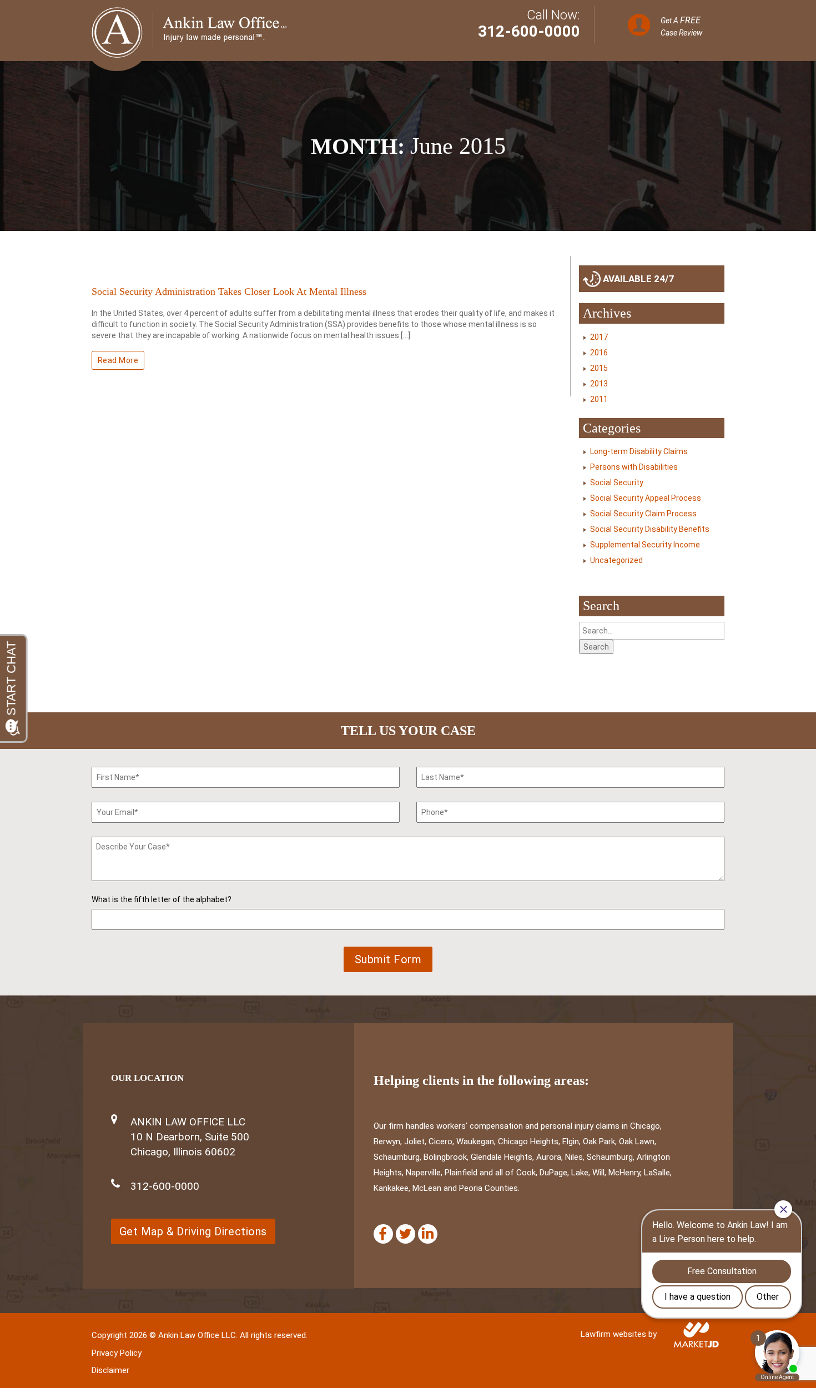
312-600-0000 (529, 31)
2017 (599, 337)
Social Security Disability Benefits (649, 529)
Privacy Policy (117, 1353)
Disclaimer (110, 1370)
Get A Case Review (681, 26)
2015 (599, 368)
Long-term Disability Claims (639, 451)
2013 (599, 383)
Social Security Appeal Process (645, 498)
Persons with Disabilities (634, 466)
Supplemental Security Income (645, 544)
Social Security (616, 482)
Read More (118, 360)
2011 (599, 399)
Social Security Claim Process (643, 513)
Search (596, 646)
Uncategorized (616, 560)
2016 (599, 352)
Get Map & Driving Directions (193, 1231)
